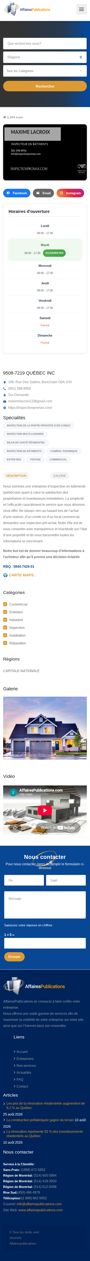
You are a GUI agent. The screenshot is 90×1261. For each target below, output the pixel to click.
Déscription (16, 475)
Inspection (17, 627)
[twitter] (57, 1237)
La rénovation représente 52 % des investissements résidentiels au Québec (44, 1134)
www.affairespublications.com (40, 1210)
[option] (45, 728)
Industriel (16, 620)
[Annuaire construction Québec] (26, 9)
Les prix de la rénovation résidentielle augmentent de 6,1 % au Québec (45, 1106)
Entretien (16, 612)
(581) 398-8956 (19, 388)
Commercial (18, 604)
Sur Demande (18, 395)
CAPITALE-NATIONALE (21, 671)
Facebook (20, 193)
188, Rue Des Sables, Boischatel (32, 382)
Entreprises (25, 1058)
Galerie (59, 475)
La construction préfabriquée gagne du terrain (40, 1120)
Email (46, 193)
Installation (17, 635)
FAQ (20, 1079)
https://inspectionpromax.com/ (29, 407)
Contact (22, 1086)
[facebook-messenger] (71, 1237)
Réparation (17, 643)
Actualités (24, 1072)
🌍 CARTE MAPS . (19, 575)
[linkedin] (64, 1237)
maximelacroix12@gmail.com (29, 401)
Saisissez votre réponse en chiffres (28, 925)
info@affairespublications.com (39, 1204)
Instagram (73, 193)
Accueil (22, 1052)
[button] (45, 71)
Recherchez (45, 86)
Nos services (26, 1065)
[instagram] (78, 1237)
